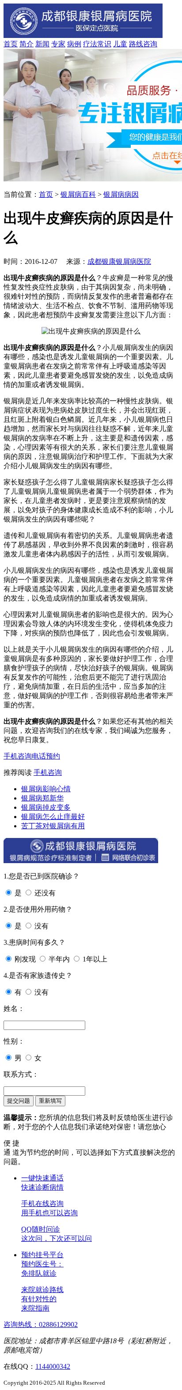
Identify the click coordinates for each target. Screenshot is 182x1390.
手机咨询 (18, 756)
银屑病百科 (78, 194)
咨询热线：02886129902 (41, 1324)
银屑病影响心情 (46, 789)
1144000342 (52, 1366)
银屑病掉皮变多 (46, 807)
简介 (26, 44)
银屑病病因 (121, 194)
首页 (11, 44)
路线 (136, 44)
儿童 (120, 44)
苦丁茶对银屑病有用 (53, 826)
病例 (74, 44)
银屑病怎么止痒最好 (53, 816)
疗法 (90, 44)
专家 (58, 44)
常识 (104, 44)
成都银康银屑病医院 (119, 261)
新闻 (42, 44)
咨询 (150, 44)
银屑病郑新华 (42, 798)
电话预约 (46, 756)
